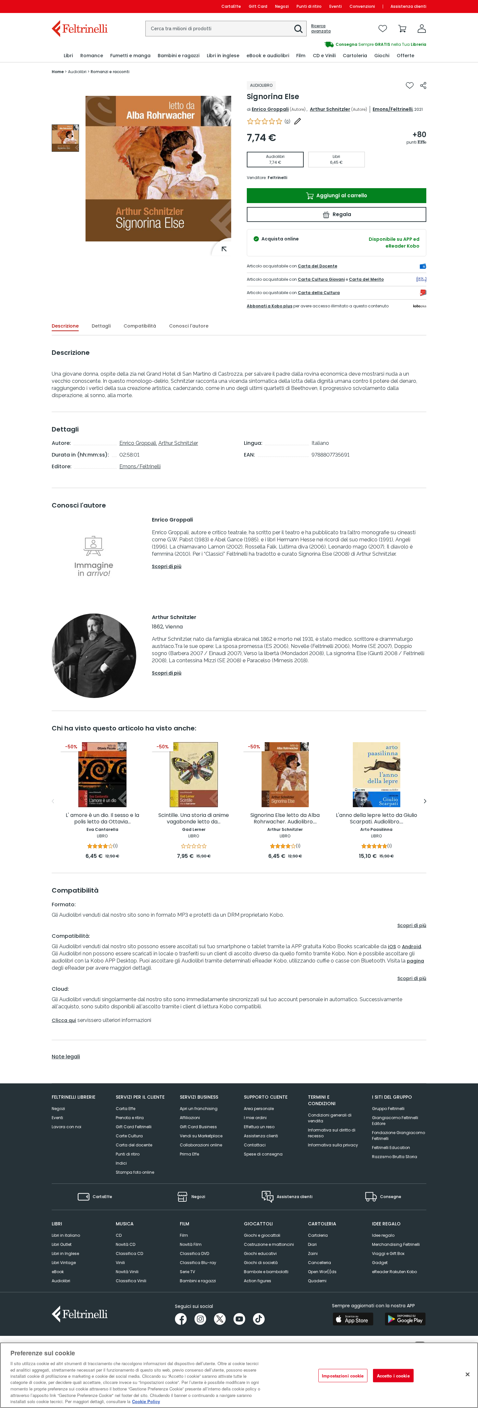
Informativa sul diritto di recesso (331, 1133)
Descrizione (65, 326)
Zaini (313, 1253)
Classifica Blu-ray (198, 1262)
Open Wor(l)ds (322, 1271)
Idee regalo (383, 1235)
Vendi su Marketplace (201, 1136)
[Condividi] (423, 85)
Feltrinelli (277, 177)
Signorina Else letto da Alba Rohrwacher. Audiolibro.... (285, 818)
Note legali (66, 1056)
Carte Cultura (129, 1136)
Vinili (120, 1262)
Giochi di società (261, 1262)
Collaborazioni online (201, 1145)
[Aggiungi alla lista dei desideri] (410, 85)
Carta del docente (134, 1145)
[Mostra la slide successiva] (425, 801)
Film (184, 1235)
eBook (58, 1271)
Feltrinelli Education (391, 1147)
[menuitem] (68, 55)
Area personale (259, 1108)
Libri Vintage (64, 1262)
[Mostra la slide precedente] (52, 801)
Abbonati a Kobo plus (269, 306)
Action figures (257, 1281)
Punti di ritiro (309, 6)
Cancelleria (319, 1262)
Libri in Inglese (65, 1253)
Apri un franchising (199, 1108)
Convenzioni (362, 6)
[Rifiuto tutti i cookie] (467, 1374)
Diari (312, 1244)
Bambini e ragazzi (198, 1281)
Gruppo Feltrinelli (388, 1108)
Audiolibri (61, 1281)
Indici (121, 1163)
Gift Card (258, 6)
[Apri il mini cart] (402, 28)
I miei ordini (255, 1117)
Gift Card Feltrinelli (134, 1127)
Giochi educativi (260, 1253)
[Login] (422, 28)
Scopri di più (166, 566)
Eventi (335, 6)
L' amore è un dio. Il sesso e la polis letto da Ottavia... (102, 818)
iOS (392, 946)
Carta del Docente (317, 266)
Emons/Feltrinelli (393, 109)
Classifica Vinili (131, 1281)
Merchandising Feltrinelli (396, 1244)
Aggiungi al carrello (341, 195)
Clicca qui (64, 1020)
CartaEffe (231, 6)
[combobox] (226, 28)
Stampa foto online (135, 1172)
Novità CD (125, 1244)
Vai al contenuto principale (79, 6)
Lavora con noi (66, 1127)
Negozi (282, 6)
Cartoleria (318, 1235)
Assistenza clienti (408, 6)
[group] (332, 44)
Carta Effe (125, 1108)
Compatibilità (140, 326)
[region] (239, 1375)
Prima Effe (189, 1154)
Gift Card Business (198, 1127)
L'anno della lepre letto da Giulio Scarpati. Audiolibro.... (376, 818)
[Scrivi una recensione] (297, 121)
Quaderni (317, 1281)
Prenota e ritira (130, 1117)
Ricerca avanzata (321, 28)
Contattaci (255, 1145)
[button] (298, 29)
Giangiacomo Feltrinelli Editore (395, 1120)
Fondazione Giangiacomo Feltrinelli (398, 1135)
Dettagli (101, 326)
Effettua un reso (259, 1127)
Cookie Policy (146, 1401)
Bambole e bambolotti (266, 1271)
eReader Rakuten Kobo (394, 1271)
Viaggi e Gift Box (388, 1253)
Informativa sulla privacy (333, 1145)
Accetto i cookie (393, 1376)
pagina (415, 961)
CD (119, 1235)
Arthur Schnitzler (330, 109)
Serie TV (187, 1271)
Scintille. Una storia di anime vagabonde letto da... (193, 818)
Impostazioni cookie (343, 1376)
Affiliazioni (190, 1117)
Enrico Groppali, (138, 443)
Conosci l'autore (188, 326)
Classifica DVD (194, 1253)
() (287, 121)
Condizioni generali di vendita (330, 1118)
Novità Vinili (127, 1271)
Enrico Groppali (270, 109)
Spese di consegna (263, 1154)
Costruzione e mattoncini (269, 1244)
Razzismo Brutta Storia (394, 1156)
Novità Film (191, 1244)
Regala (341, 214)
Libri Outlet (62, 1244)
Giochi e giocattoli (262, 1235)
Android (411, 946)
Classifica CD (129, 1253)
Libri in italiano (66, 1235)
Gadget (380, 1262)
